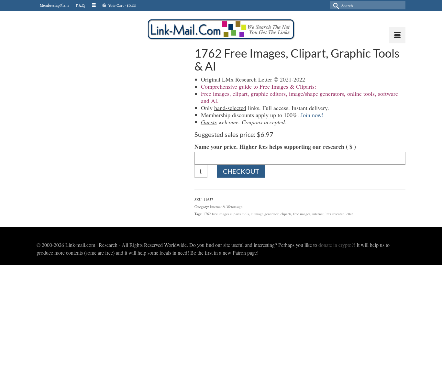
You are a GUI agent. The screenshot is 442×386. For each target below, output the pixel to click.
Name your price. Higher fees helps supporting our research (275, 146)
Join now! (312, 115)
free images (301, 213)
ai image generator (265, 213)
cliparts (286, 213)
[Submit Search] (335, 5)
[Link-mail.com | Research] (221, 29)
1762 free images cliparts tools (226, 213)
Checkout (241, 171)
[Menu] (397, 35)
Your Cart (122, 5)
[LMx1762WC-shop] (110, 90)
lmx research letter (339, 213)
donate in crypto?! (336, 244)
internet (318, 213)
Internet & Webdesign (226, 206)
